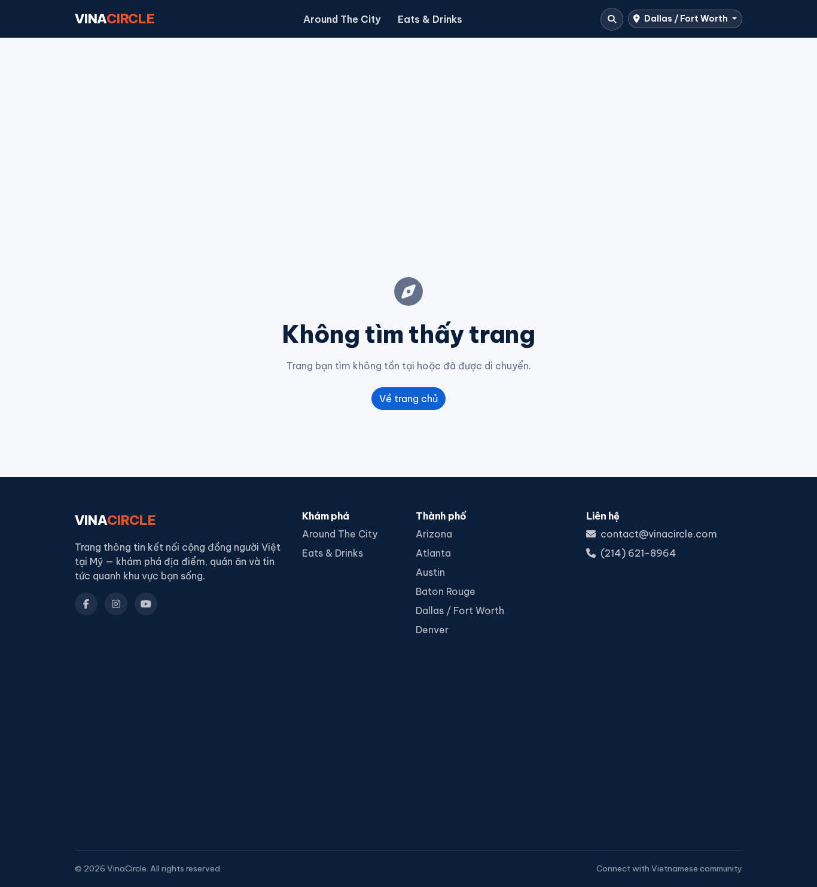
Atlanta (433, 553)
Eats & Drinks (430, 19)
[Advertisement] (408, 138)
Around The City (341, 19)
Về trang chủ (408, 399)
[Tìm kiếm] (611, 19)
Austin (430, 572)
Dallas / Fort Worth (686, 18)
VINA (115, 18)
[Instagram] (116, 604)
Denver (432, 630)
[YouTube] (146, 604)
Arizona (434, 534)
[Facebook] (86, 604)
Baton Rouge (445, 591)
